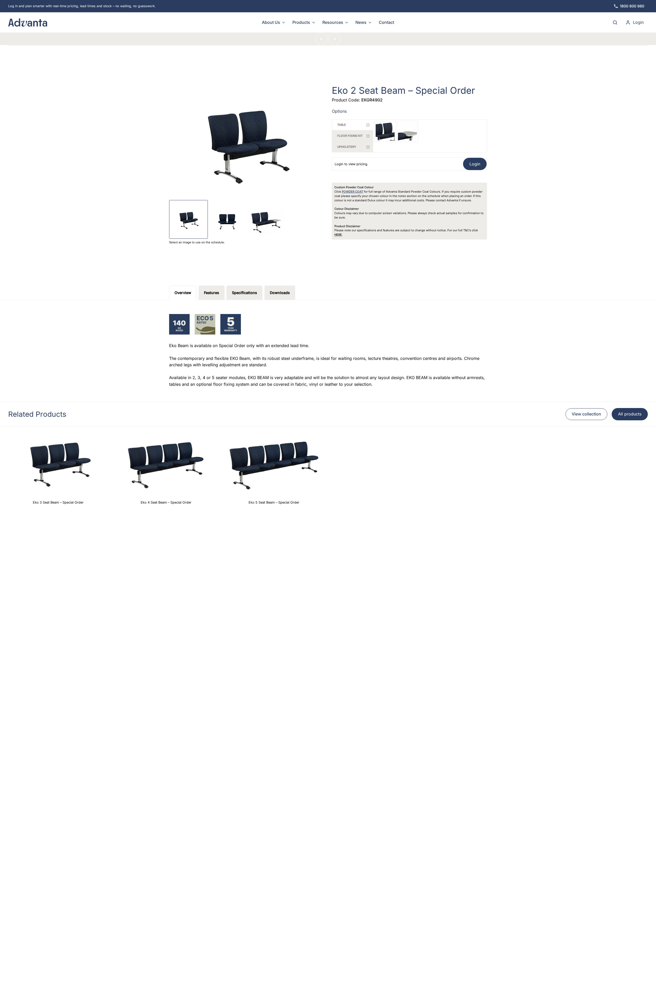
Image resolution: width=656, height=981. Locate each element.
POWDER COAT (352, 191)
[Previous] (321, 39)
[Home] (67, 22)
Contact (386, 22)
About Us (271, 22)
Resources (332, 22)
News (360, 22)
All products (629, 413)
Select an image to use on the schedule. (197, 242)
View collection (586, 413)
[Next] (335, 39)
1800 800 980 (632, 6)
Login (638, 22)
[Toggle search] (615, 22)
